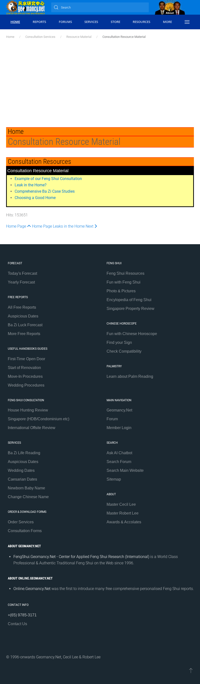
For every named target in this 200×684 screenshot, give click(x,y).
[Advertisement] (100, 83)
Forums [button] (65, 22)
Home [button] (15, 22)
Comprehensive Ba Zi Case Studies (45, 191)
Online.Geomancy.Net (31, 588)
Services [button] (91, 22)
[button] (187, 22)
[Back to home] (25, 7)
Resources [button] (141, 22)
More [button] (167, 22)
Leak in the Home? (31, 185)
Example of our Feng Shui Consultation (48, 178)
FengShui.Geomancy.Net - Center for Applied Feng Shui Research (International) (81, 556)
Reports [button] (39, 22)
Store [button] (115, 22)
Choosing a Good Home (35, 197)
